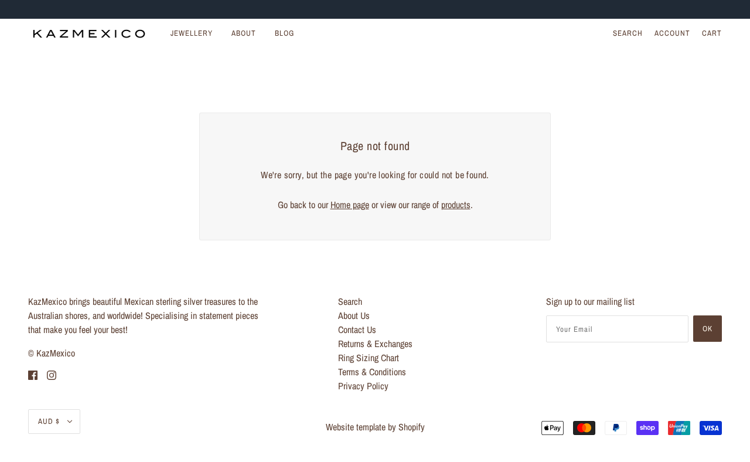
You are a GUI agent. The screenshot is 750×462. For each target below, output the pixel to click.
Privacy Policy (363, 385)
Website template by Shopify (375, 426)
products (456, 204)
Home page (349, 204)
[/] (89, 33)
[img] (32, 374)
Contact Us (357, 329)
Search (628, 33)
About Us (354, 315)
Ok (707, 329)
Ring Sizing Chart (368, 357)
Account (672, 33)
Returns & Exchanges (375, 343)
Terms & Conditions (372, 371)
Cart (712, 33)
